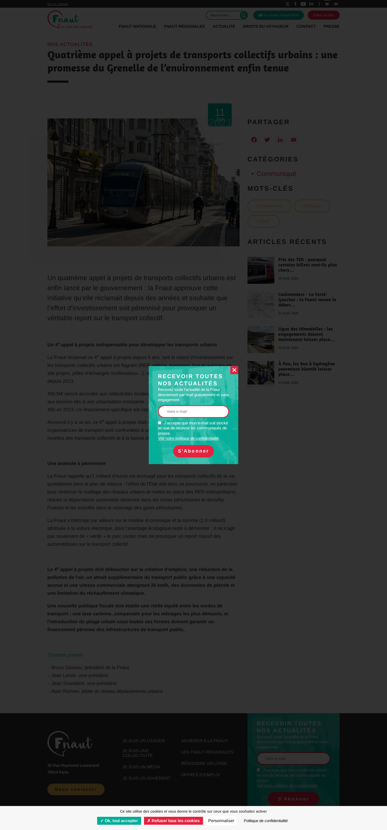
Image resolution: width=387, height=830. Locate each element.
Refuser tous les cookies (175, 820)
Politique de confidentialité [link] (266, 820)
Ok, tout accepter (121, 820)
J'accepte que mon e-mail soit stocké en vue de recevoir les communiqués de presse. (193, 431)
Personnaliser (221, 820)
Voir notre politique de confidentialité (188, 438)
